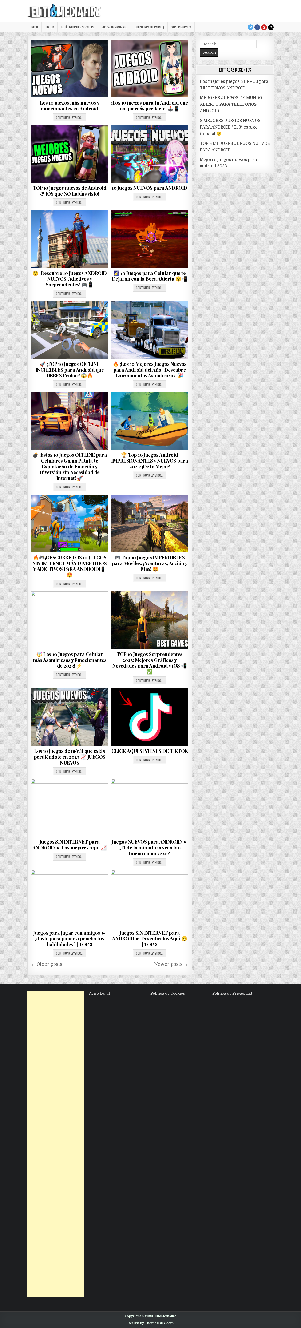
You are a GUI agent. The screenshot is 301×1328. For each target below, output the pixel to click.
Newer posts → (171, 964)
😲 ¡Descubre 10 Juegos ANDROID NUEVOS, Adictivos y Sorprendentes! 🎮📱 (69, 279)
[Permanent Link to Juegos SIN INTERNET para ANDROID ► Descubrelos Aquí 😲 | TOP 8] (149, 899)
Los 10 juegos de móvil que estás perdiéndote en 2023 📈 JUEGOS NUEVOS (69, 756)
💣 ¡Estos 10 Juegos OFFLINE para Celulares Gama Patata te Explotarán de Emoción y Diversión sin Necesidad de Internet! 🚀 (69, 466)
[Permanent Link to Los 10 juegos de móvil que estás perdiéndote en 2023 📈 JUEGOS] (69, 717)
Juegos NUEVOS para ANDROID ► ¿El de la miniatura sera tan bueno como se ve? (149, 847)
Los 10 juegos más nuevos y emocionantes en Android (69, 105)
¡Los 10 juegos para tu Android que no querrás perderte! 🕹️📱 (149, 105)
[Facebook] (257, 27)
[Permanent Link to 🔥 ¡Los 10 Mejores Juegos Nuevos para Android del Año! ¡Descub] (149, 330)
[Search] (271, 27)
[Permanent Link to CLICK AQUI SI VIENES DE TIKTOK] (149, 717)
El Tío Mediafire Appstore (77, 27)
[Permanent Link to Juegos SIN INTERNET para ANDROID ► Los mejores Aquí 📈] (69, 808)
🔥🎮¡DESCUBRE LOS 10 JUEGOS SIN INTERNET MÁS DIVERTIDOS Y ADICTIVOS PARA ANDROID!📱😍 (70, 566)
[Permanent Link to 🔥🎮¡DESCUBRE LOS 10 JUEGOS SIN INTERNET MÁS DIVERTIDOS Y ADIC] (69, 523)
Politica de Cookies (167, 993)
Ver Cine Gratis (181, 27)
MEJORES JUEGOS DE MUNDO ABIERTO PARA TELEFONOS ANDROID (231, 104)
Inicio (34, 27)
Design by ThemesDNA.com (150, 1323)
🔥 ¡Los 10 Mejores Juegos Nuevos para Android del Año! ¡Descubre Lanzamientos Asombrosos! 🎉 (149, 369)
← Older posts (46, 964)
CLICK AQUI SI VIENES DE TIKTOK (149, 751)
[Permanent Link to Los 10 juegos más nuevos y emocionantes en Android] (69, 68)
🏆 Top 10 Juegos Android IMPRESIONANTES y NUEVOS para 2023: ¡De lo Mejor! (149, 460)
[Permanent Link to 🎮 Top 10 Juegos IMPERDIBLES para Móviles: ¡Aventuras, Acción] (149, 523)
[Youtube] (264, 27)
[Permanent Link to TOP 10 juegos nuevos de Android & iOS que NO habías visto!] (69, 154)
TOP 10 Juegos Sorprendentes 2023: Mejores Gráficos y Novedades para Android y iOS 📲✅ (149, 663)
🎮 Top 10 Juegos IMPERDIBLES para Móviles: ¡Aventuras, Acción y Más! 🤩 (149, 563)
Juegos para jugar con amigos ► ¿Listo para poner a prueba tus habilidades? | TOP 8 (69, 938)
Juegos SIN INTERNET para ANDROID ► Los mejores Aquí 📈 (69, 844)
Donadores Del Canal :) (149, 27)
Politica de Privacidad (232, 993)
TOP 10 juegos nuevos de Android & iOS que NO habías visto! (70, 191)
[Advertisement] (55, 1144)
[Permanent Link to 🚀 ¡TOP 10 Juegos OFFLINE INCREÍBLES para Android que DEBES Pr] (69, 330)
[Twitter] (250, 27)
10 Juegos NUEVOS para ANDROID (149, 188)
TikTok (49, 27)
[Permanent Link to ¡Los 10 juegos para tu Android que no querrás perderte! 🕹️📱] (149, 68)
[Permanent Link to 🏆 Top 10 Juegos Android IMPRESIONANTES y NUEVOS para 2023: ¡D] (149, 421)
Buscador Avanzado (114, 27)
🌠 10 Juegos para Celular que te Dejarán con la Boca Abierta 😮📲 (149, 276)
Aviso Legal (99, 993)
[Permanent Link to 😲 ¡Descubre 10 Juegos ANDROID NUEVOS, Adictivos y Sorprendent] (69, 239)
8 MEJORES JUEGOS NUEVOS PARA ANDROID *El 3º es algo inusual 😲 (230, 127)
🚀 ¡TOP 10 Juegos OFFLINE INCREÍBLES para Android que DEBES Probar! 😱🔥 (70, 369)
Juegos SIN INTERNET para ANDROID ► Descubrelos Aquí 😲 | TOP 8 (149, 938)
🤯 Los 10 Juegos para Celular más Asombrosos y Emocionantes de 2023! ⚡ (70, 660)
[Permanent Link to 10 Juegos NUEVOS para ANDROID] (149, 154)
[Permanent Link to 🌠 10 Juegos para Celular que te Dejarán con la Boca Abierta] (149, 239)
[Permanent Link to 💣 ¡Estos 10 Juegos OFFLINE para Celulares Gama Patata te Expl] (69, 421)
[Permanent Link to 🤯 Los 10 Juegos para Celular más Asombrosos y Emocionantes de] (69, 620)
